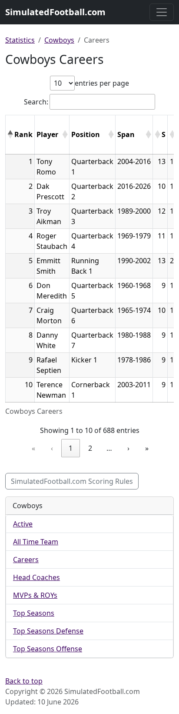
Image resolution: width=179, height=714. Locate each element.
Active (23, 524)
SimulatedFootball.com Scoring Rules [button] (72, 481)
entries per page (102, 83)
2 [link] (90, 448)
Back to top (24, 681)
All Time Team (35, 541)
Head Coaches (36, 577)
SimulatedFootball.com (55, 12)
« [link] (33, 448)
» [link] (147, 448)
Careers (26, 559)
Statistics (20, 40)
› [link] (128, 448)
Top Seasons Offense (47, 649)
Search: (36, 102)
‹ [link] (52, 448)
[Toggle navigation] (161, 12)
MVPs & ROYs (35, 595)
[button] (10, 134)
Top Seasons (33, 613)
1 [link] (71, 448)
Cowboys (59, 40)
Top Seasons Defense (48, 631)
